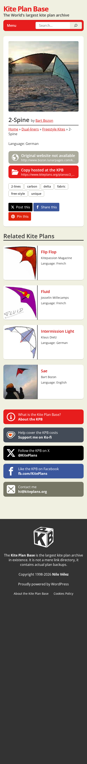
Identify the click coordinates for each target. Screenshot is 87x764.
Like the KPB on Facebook (38, 471)
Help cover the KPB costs (38, 435)
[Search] (76, 25)
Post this (23, 207)
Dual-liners (30, 129)
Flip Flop (48, 251)
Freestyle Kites (53, 129)
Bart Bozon (44, 120)
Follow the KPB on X (33, 453)
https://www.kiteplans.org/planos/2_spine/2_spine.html (50, 172)
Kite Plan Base (25, 9)
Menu (11, 25)
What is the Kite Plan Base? (39, 417)
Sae (44, 370)
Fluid (45, 291)
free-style (18, 194)
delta (47, 186)
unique (36, 194)
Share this (49, 207)
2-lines (16, 186)
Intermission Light (57, 331)
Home (13, 129)
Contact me (32, 489)
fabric (61, 186)
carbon (32, 186)
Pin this (23, 216)
